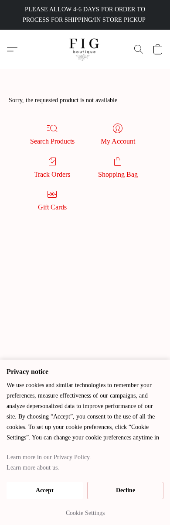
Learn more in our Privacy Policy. (49, 457)
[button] (85, 49)
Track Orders (52, 174)
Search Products (52, 141)
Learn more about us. (33, 467)
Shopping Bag (118, 174)
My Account (118, 141)
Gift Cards (52, 207)
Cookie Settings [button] (85, 513)
